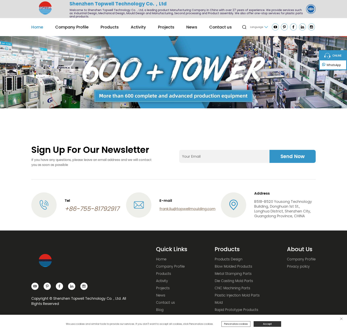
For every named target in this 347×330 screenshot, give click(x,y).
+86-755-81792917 (92, 208)
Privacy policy (298, 266)
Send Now (293, 156)
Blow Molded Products (233, 266)
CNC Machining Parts (232, 288)
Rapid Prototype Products (236, 309)
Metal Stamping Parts (233, 273)
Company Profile (72, 27)
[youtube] (275, 27)
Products (110, 27)
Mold (219, 302)
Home (37, 27)
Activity (138, 27)
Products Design (228, 259)
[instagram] (311, 27)
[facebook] (293, 27)
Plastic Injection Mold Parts (237, 295)
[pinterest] (284, 27)
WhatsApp (334, 65)
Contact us (220, 27)
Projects (166, 27)
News (191, 27)
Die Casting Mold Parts (234, 280)
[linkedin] (302, 27)
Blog (159, 309)
